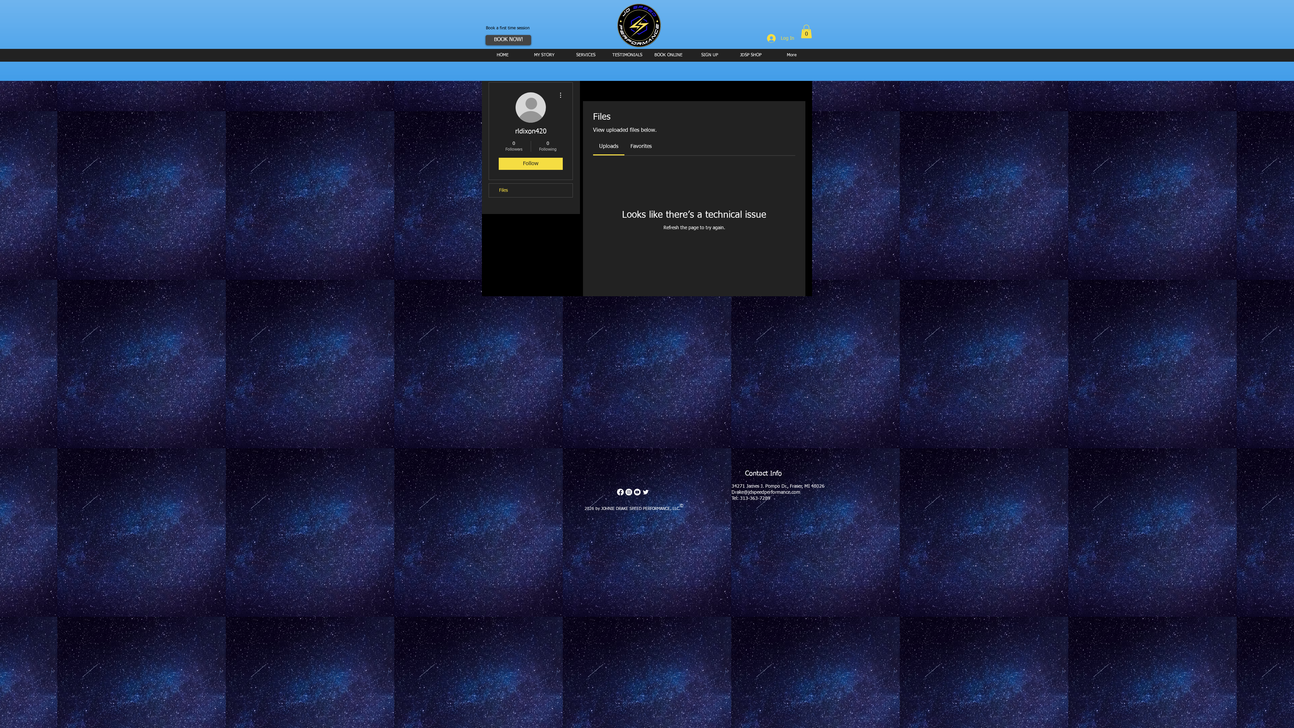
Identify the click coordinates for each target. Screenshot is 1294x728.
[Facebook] (620, 492)
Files (503, 190)
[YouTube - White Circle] (637, 492)
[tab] (608, 146)
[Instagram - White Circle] (628, 492)
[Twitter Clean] (645, 492)
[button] (806, 31)
